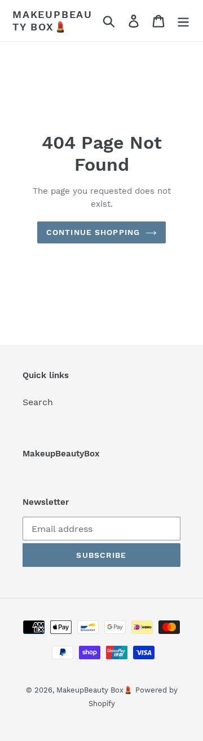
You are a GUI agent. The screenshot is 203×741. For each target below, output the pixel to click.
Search (38, 402)
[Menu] (183, 20)
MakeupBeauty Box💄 (52, 20)
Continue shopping (93, 232)
